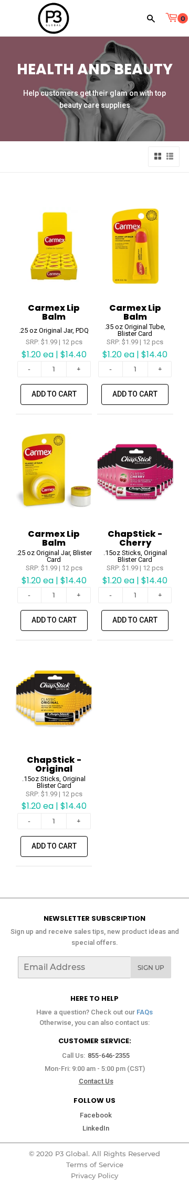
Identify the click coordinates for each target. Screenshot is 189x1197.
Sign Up (151, 968)
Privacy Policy (94, 1175)
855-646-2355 (109, 1055)
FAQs (144, 1012)
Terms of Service (94, 1164)
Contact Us (96, 1081)
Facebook (96, 1115)
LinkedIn (95, 1128)
